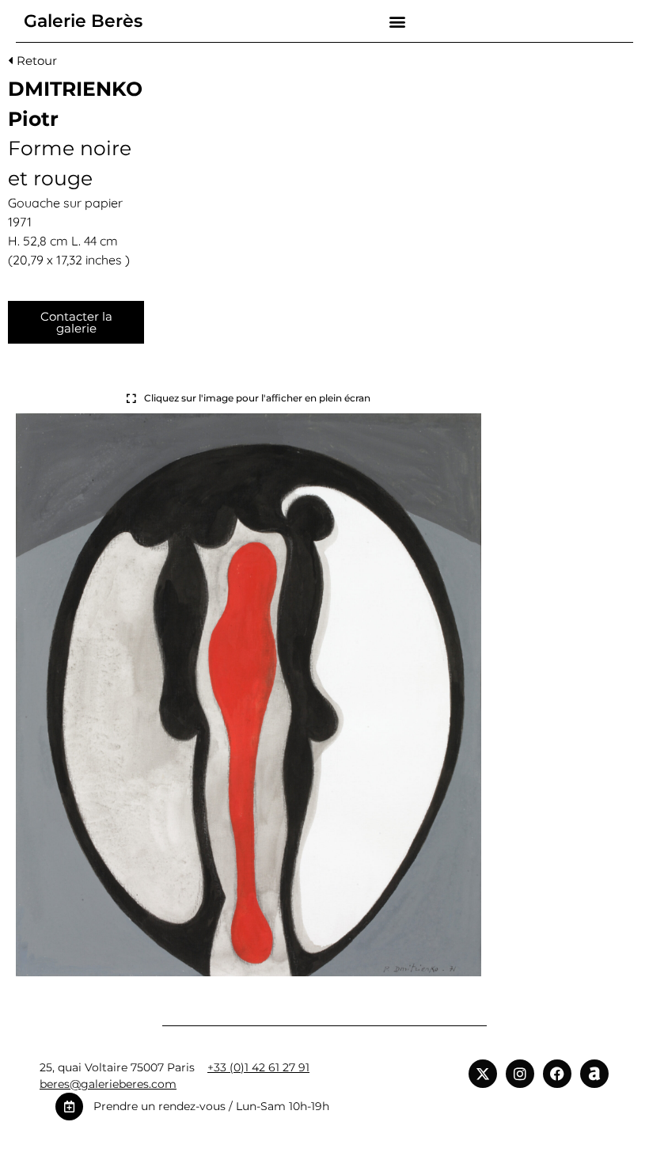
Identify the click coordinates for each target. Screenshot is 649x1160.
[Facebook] (557, 1073)
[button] (398, 21)
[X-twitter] (483, 1073)
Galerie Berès (83, 21)
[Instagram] (520, 1073)
